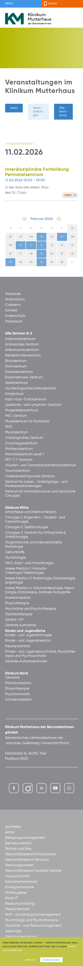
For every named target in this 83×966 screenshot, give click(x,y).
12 (41, 245)
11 (31, 245)
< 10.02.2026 (12, 144)
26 (41, 262)
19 (41, 253)
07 (61, 237)
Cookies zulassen (51, 960)
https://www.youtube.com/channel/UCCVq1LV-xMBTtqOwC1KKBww (55, 789)
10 (20, 245)
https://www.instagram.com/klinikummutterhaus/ (28, 788)
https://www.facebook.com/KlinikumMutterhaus (14, 788)
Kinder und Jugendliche (25, 631)
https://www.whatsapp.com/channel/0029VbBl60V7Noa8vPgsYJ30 (69, 788)
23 (10, 262)
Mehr (68, 195)
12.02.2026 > (27, 144)
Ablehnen (30, 960)
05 (41, 237)
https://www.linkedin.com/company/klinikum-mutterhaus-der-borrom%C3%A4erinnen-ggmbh (42, 789)
